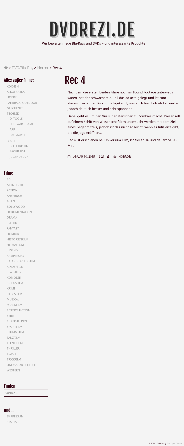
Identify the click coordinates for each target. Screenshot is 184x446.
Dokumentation (19, 212)
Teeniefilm (15, 343)
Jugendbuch (19, 157)
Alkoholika (16, 92)
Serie (10, 316)
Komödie (14, 278)
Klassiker (14, 272)
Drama (12, 217)
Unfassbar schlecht (22, 365)
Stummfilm (15, 332)
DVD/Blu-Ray (22, 67)
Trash (11, 354)
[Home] (6, 67)
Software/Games (22, 124)
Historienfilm (17, 239)
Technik (13, 114)
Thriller (13, 348)
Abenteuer (15, 185)
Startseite (14, 422)
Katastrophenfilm (21, 261)
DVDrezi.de (92, 29)
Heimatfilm (15, 245)
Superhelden (17, 321)
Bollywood (16, 207)
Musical (13, 299)
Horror (43, 67)
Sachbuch (17, 151)
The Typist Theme (174, 443)
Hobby (12, 97)
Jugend (12, 250)
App (12, 129)
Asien (11, 201)
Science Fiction (18, 310)
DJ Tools (16, 119)
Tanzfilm (13, 338)
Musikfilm (14, 305)
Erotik (12, 223)
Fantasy (13, 228)
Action (12, 190)
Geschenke (15, 108)
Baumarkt (17, 135)
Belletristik (19, 146)
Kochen (13, 86)
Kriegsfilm (15, 283)
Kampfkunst (16, 256)
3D (9, 179)
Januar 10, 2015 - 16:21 (88, 156)
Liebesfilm (14, 294)
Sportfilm (14, 327)
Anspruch (14, 196)
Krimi (11, 288)
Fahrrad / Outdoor (22, 103)
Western (13, 370)
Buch (11, 141)
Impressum (15, 416)
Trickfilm (14, 359)
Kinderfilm (15, 267)
